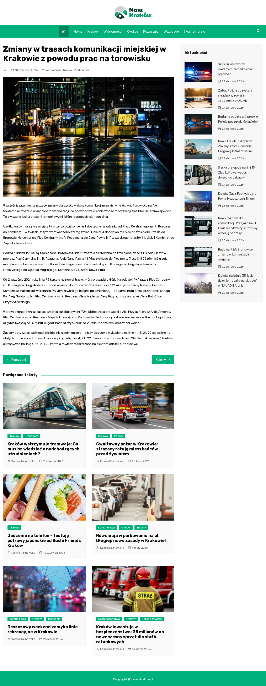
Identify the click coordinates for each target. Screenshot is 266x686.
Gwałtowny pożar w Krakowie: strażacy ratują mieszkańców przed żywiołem (127, 448)
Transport (31, 436)
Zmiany (141, 527)
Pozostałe (151, 31)
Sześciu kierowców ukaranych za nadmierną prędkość (235, 69)
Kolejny (161, 360)
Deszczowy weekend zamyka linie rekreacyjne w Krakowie (42, 629)
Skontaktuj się (194, 31)
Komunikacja (106, 527)
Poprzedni (18, 360)
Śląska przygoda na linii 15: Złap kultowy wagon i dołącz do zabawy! (236, 172)
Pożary (118, 436)
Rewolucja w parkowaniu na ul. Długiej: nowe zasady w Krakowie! (131, 538)
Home (78, 31)
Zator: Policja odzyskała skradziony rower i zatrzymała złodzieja (235, 95)
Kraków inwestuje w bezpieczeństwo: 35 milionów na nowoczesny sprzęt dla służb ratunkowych (130, 634)
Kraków (93, 31)
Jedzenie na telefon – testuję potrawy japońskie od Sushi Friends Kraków (44, 540)
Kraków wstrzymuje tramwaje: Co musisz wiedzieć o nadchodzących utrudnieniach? (43, 448)
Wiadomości (112, 31)
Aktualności (53, 70)
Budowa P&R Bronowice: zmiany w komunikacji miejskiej (235, 254)
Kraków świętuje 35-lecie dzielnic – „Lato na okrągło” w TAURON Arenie (237, 280)
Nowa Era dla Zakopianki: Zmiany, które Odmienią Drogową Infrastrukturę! (235, 146)
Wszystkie (171, 31)
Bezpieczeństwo (109, 618)
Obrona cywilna (152, 618)
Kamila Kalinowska (23, 461)
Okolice (132, 31)
